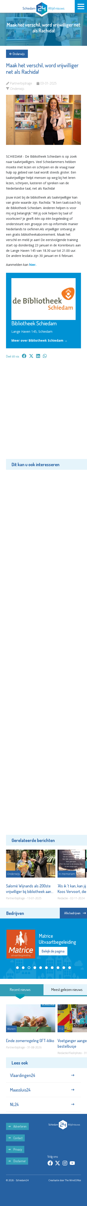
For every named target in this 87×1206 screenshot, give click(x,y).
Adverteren (20, 1124)
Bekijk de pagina (53, 942)
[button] (17, 957)
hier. (33, 264)
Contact (18, 1136)
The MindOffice (73, 1178)
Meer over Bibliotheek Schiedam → (39, 340)
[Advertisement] (43, 412)
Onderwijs (18, 54)
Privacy (17, 1147)
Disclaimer (19, 1159)
